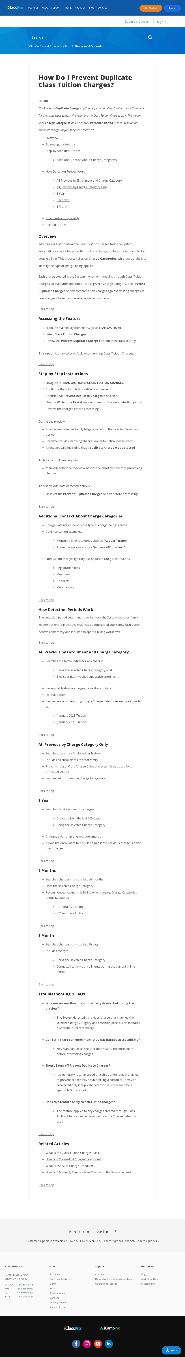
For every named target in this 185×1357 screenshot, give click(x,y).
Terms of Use (57, 1307)
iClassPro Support (39, 46)
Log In (172, 8)
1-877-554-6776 (24, 1284)
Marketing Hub (149, 1279)
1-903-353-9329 (24, 1296)
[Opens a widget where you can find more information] (171, 1350)
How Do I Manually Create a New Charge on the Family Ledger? (88, 1172)
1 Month (62, 207)
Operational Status (106, 1283)
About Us (80, 7)
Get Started (151, 8)
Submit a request (136, 22)
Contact (102, 7)
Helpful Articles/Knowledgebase (114, 1279)
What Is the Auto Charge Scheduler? (70, 1166)
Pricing (68, 7)
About (54, 1266)
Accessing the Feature (60, 144)
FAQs (45, 7)
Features (33, 7)
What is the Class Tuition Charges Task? (73, 1153)
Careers (54, 1297)
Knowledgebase (62, 46)
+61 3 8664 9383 (24, 1288)
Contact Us (101, 1274)
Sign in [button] (161, 22)
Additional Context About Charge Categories (87, 160)
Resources (147, 1266)
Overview (52, 138)
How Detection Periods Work (65, 171)
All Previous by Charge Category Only (82, 187)
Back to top (46, 309)
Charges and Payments (88, 46)
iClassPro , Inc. (14, 1266)
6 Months (63, 200)
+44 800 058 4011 (25, 1292)
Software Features (60, 1279)
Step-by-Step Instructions (63, 151)
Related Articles (56, 225)
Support (56, 7)
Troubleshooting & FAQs (62, 218)
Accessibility (148, 1283)
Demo (53, 1283)
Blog (91, 7)
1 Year (61, 194)
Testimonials (57, 1293)
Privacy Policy (58, 1302)
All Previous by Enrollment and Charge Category (89, 181)
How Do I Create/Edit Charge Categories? (74, 1159)
